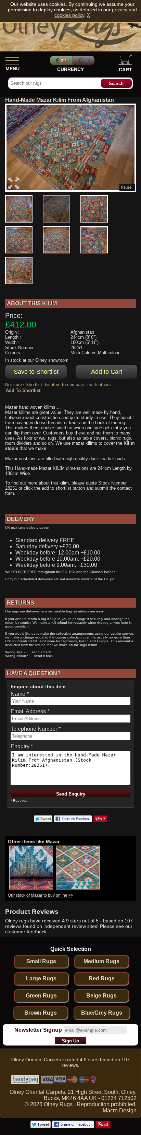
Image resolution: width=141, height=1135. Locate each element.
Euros (84, 60)
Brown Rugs (40, 1013)
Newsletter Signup (38, 1030)
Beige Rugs (101, 996)
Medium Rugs (101, 961)
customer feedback (26, 931)
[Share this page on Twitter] (43, 820)
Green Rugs (41, 996)
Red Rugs (102, 978)
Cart (125, 69)
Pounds (60, 60)
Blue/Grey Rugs (101, 1013)
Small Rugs (41, 961)
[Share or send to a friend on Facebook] (73, 820)
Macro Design (119, 1110)
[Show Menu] (12, 59)
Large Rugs (41, 978)
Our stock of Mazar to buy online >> (40, 895)
